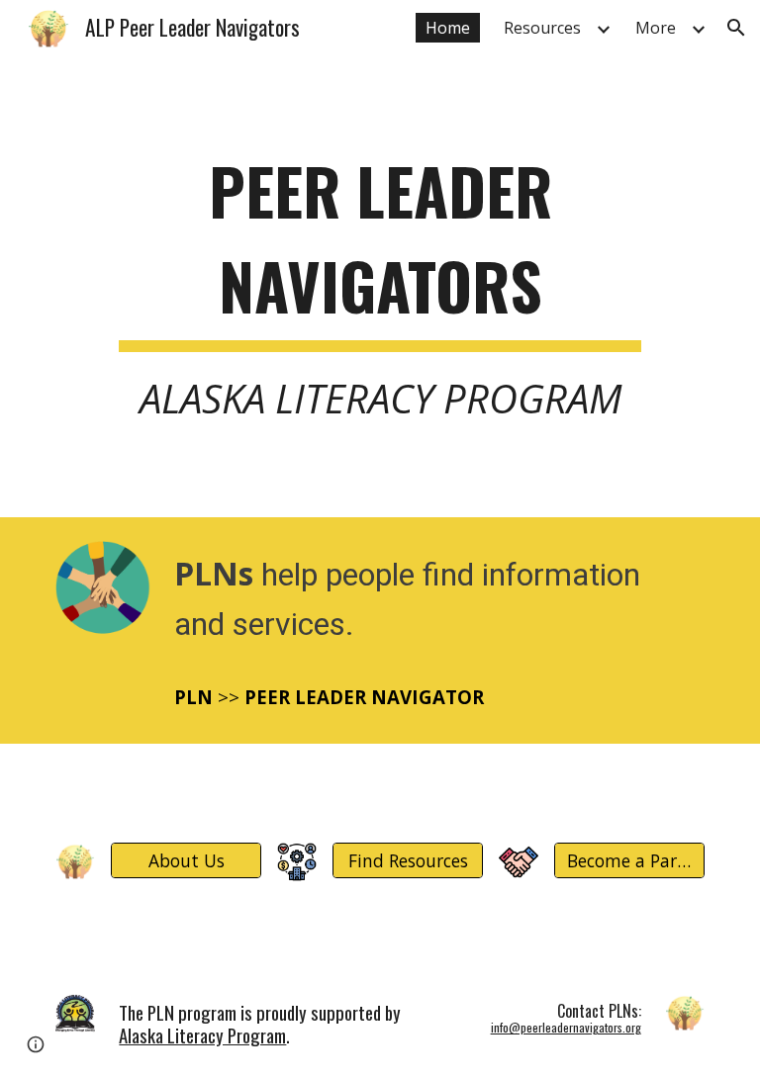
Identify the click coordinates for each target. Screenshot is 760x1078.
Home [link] (448, 28)
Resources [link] (542, 28)
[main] (379, 286)
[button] (736, 27)
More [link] (655, 28)
